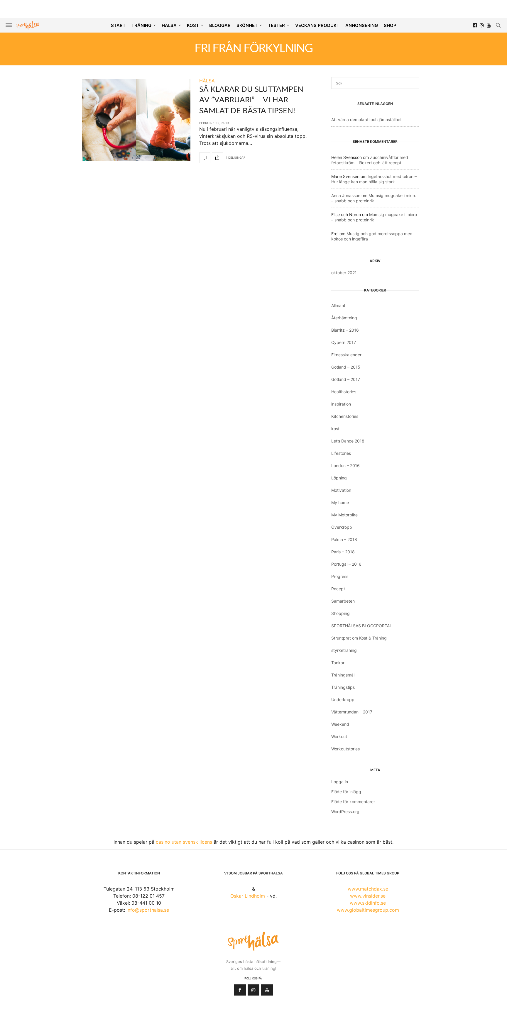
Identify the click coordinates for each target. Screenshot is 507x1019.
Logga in (339, 781)
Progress (339, 576)
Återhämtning (344, 317)
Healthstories (343, 391)
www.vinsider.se (368, 896)
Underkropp (342, 699)
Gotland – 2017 (345, 379)
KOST (193, 25)
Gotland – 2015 (345, 366)
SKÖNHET (247, 25)
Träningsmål (342, 674)
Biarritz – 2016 (345, 330)
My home (340, 502)
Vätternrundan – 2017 (351, 711)
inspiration (341, 403)
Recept (338, 588)
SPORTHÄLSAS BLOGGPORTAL (361, 625)
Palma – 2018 (344, 539)
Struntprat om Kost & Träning (359, 637)
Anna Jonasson (345, 195)
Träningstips (343, 687)
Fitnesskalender (346, 354)
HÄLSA (169, 25)
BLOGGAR (220, 25)
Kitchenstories (344, 416)
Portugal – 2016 (346, 564)
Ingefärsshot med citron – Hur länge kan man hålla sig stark (374, 179)
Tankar (337, 662)
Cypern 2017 (343, 342)
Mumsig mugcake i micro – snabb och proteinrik (373, 198)
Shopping (340, 613)
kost (335, 428)
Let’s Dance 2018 (347, 440)
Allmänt (338, 305)
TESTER (276, 25)
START (118, 25)
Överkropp (341, 527)
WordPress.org (345, 811)
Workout (339, 736)
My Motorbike (344, 514)
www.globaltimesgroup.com (368, 910)
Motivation (341, 490)
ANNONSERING (361, 25)
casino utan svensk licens (184, 842)
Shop (390, 25)
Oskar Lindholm (247, 896)
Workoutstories (345, 748)
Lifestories (341, 453)
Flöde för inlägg (346, 791)
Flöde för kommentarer (353, 801)
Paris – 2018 (343, 551)
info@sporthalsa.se (147, 910)
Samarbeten (343, 600)
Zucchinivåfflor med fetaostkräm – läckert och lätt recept (369, 160)
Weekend (340, 724)
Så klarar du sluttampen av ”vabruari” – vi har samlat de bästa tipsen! (251, 100)
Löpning (339, 477)
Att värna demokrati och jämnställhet (366, 119)
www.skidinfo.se (368, 903)
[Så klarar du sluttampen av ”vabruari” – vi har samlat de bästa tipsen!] (136, 120)
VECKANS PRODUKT (317, 25)
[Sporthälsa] (28, 25)
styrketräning (344, 650)
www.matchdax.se (368, 889)
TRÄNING (141, 25)
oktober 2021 (344, 272)
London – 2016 (345, 465)
